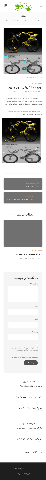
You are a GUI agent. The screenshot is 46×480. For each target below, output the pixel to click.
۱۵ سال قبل (28, 91)
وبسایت (35, 332)
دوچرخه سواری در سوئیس (31, 186)
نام (36, 306)
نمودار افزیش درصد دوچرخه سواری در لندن (20, 199)
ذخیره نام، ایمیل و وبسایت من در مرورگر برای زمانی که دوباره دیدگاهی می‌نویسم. (24, 349)
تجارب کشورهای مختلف (32, 183)
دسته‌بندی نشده (28, 196)
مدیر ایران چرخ (36, 91)
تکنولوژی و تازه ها (27, 20)
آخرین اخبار (27, 473)
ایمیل (36, 319)
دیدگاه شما (34, 284)
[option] (23, 239)
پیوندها (19, 473)
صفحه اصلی (38, 20)
